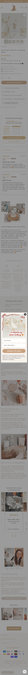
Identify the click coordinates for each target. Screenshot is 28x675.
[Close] (25, 314)
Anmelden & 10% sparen (14, 351)
